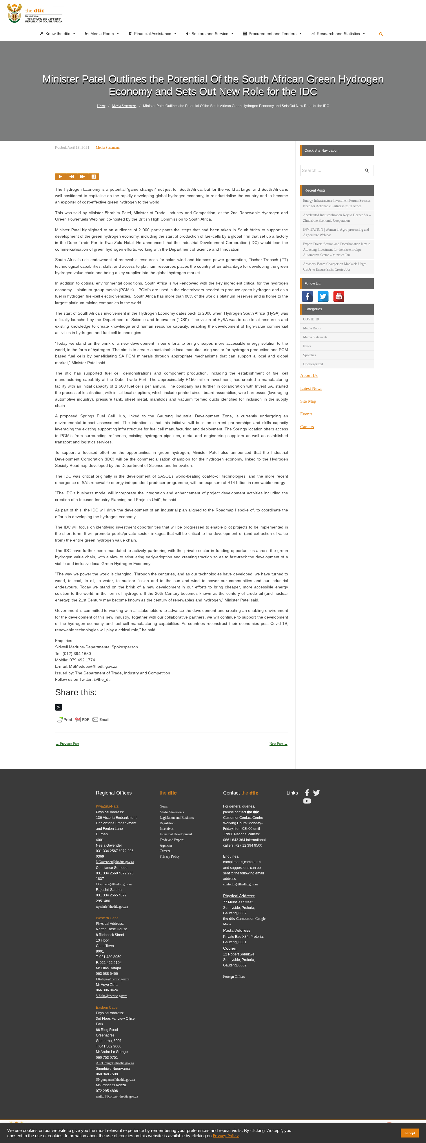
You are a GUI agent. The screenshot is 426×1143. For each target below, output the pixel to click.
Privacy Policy (170, 856)
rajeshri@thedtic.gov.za (112, 907)
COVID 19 (311, 319)
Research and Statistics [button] (338, 33)
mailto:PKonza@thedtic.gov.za (117, 1096)
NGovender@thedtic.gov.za (115, 862)
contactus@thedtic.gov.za (240, 884)
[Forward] (82, 176)
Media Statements (124, 106)
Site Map (308, 401)
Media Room (312, 328)
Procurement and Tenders (272, 33)
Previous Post (67, 744)
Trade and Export (171, 840)
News (307, 346)
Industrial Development (176, 834)
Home (101, 106)
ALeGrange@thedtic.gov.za (115, 1063)
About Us (309, 375)
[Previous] (71, 176)
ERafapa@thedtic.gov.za (112, 979)
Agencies (166, 845)
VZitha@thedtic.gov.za (111, 996)
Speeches (309, 355)
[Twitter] (323, 296)
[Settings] (93, 176)
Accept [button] (409, 1133)
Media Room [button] (102, 33)
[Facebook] (307, 296)
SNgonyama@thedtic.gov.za (115, 1080)
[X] (58, 707)
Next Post (278, 744)
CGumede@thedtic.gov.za (114, 884)
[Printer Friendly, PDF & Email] (83, 719)
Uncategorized (313, 364)
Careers (307, 426)
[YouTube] (339, 296)
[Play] (60, 176)
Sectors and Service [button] (210, 33)
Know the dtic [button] (57, 33)
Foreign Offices (234, 977)
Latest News (311, 388)
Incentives (167, 829)
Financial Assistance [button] (152, 33)
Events (306, 414)
